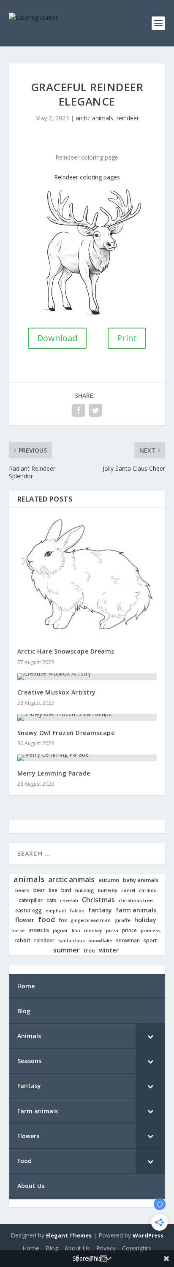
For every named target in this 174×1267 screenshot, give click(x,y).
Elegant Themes (69, 1235)
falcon (77, 911)
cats (51, 900)
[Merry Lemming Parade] (87, 757)
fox (63, 920)
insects (38, 930)
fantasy (100, 910)
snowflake (100, 941)
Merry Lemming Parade (53, 773)
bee (53, 890)
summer (66, 950)
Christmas (98, 899)
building (84, 890)
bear (39, 890)
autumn (108, 880)
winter (109, 950)
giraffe (122, 920)
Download (57, 338)
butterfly (107, 890)
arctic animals (94, 118)
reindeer (128, 118)
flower (24, 920)
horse (17, 930)
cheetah (69, 900)
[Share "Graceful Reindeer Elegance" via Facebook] (78, 410)
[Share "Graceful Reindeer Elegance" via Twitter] (95, 410)
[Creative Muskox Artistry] (87, 676)
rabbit (22, 940)
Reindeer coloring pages (87, 177)
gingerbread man (91, 920)
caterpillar (31, 900)
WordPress (148, 1235)
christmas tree (136, 900)
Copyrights (136, 1248)
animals (29, 879)
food (46, 919)
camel (128, 890)
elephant (56, 911)
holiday (145, 920)
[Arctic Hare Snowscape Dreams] (87, 577)
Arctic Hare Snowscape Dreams (65, 651)
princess (150, 930)
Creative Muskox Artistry (56, 692)
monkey (93, 930)
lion (76, 930)
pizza (112, 930)
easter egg (28, 910)
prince (129, 930)
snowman (128, 940)
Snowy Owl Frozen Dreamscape (66, 733)
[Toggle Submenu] (150, 1036)
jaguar (60, 930)
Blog (52, 1248)
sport (150, 940)
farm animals (136, 910)
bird (66, 890)
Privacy (106, 1248)
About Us (77, 1248)
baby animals (140, 880)
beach (22, 890)
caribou (148, 890)
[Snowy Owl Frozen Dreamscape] (87, 717)
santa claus (71, 941)
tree (89, 950)
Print (127, 338)
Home (30, 1248)
